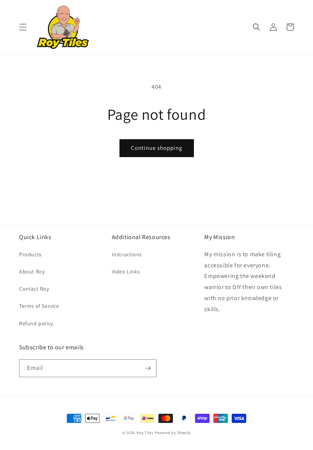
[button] (23, 27)
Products (30, 254)
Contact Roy (34, 288)
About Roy (32, 271)
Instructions (127, 254)
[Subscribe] (147, 368)
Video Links (126, 271)
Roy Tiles (145, 432)
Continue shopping (156, 147)
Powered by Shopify (173, 432)
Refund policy (36, 323)
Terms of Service (39, 305)
